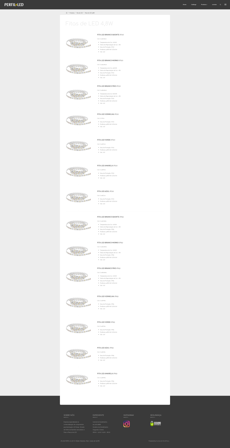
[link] (220, 4)
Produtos (72, 13)
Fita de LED (80, 13)
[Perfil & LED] (14, 4)
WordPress (165, 441)
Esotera (158, 441)
